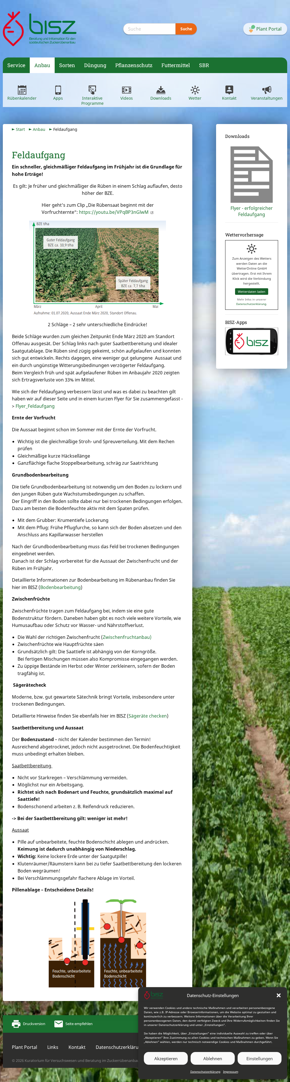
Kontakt (229, 98)
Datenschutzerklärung (205, 1072)
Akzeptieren (166, 1058)
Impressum (230, 1072)
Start (20, 129)
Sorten (67, 65)
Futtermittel (175, 65)
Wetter (195, 98)
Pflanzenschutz (133, 65)
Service (16, 65)
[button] (279, 995)
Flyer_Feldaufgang (35, 406)
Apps (58, 98)
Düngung (95, 65)
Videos (126, 98)
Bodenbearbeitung (60, 587)
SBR (204, 65)
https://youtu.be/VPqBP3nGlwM (114, 212)
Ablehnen (212, 1058)
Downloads (160, 98)
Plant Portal (24, 1047)
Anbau (42, 65)
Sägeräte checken (148, 716)
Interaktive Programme (92, 100)
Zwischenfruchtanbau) (127, 637)
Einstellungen (259, 1058)
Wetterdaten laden (251, 291)
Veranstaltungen (267, 98)
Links (52, 1047)
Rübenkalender (22, 98)
